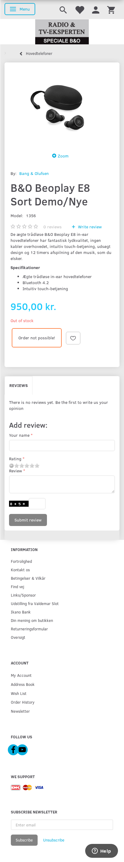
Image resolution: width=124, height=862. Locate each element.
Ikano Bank (21, 611)
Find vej (17, 586)
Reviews (18, 385)
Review (15, 471)
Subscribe (24, 840)
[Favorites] (79, 9)
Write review (89, 227)
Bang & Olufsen (34, 173)
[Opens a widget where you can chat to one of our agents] (101, 851)
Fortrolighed (21, 561)
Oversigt (18, 637)
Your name (19, 435)
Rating (15, 458)
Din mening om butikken (32, 620)
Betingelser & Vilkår (28, 578)
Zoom (63, 156)
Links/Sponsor (23, 594)
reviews (52, 227)
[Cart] (111, 9)
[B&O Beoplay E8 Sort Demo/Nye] (62, 105)
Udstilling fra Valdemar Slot (35, 603)
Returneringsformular (29, 628)
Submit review (28, 520)
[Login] (96, 9)
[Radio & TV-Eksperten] (62, 32)
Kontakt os (20, 569)
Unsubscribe (53, 840)
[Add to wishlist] (73, 338)
